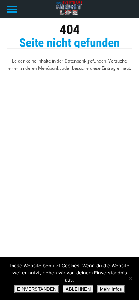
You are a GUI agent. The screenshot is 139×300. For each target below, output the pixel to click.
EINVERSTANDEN (36, 289)
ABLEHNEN (78, 289)
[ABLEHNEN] (130, 278)
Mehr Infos (111, 289)
